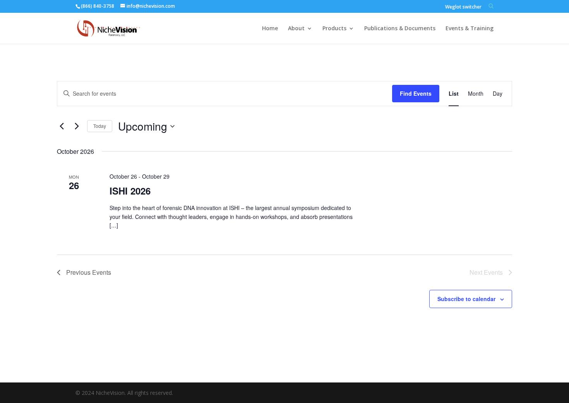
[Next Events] (76, 126)
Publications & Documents (399, 29)
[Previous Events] (61, 126)
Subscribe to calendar (466, 299)
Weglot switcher (463, 7)
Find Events (416, 93)
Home (270, 29)
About (296, 29)
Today (99, 125)
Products (334, 29)
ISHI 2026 (130, 190)
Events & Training (470, 29)
